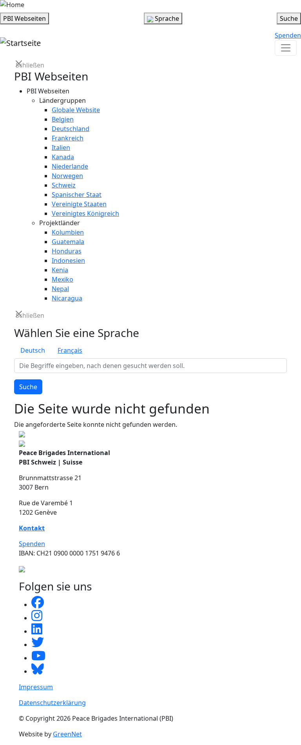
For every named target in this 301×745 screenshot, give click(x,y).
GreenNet (67, 734)
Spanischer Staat (77, 194)
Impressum (36, 687)
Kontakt (32, 528)
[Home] (12, 4)
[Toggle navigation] (286, 48)
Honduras (67, 251)
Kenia (60, 270)
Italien (61, 147)
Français (70, 350)
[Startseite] (20, 43)
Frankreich (67, 138)
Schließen (20, 64)
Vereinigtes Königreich (85, 213)
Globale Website (76, 110)
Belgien (63, 119)
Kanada (63, 157)
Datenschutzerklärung (52, 702)
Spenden (288, 35)
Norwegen (67, 175)
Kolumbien (68, 232)
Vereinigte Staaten (79, 204)
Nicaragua (67, 298)
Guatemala (68, 241)
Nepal (60, 288)
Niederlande (70, 166)
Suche (28, 387)
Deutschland (70, 128)
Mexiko (62, 279)
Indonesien (68, 260)
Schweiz (64, 185)
